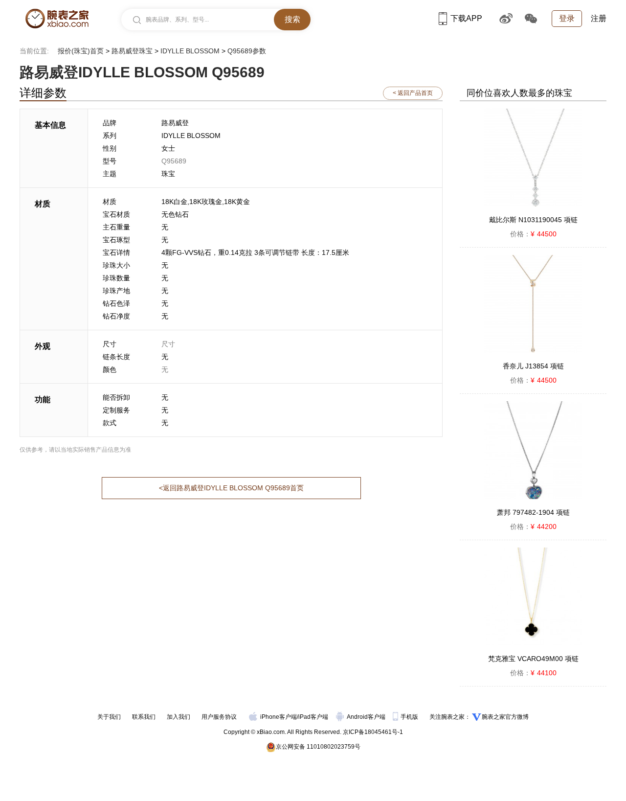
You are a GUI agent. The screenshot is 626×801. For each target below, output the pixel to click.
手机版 (410, 716)
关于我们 (109, 716)
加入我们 (178, 716)
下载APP (466, 18)
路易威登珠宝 (132, 51)
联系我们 (144, 716)
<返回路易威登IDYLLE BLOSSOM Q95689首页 (231, 488)
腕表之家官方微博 (505, 716)
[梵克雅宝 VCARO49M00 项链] (533, 596)
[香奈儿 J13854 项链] (533, 304)
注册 (598, 18)
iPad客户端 (313, 716)
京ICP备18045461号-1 (373, 732)
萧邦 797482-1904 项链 (533, 512)
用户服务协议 (219, 716)
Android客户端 (367, 716)
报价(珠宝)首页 (81, 51)
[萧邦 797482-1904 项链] (533, 450)
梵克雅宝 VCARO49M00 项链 (533, 659)
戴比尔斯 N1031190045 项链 (533, 220)
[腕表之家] (57, 18)
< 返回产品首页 (413, 93)
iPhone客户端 (278, 716)
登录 (567, 18)
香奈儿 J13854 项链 (533, 366)
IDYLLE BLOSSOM (190, 51)
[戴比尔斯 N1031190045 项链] (533, 157)
